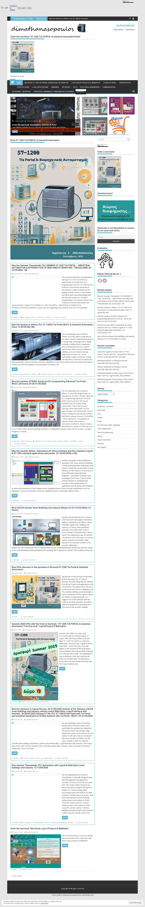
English (81, 91)
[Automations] (12, 82)
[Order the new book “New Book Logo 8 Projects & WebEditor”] (35, 836)
